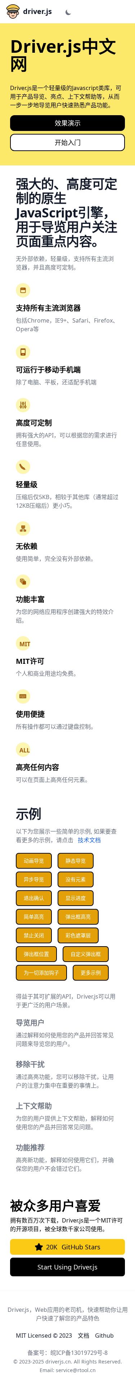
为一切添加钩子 (41, 972)
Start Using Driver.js (67, 1267)
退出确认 (34, 898)
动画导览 (34, 860)
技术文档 (89, 840)
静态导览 (76, 860)
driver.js (37, 11)
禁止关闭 (34, 935)
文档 (83, 1335)
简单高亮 (34, 916)
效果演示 (68, 123)
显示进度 (76, 898)
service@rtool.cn (76, 1370)
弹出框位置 (36, 953)
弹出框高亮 (78, 916)
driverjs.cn (58, 1361)
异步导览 (34, 879)
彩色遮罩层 (78, 935)
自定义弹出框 (86, 953)
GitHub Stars (73, 1247)
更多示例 (91, 972)
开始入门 (68, 142)
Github (104, 1335)
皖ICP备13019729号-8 (79, 1353)
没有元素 (76, 879)
